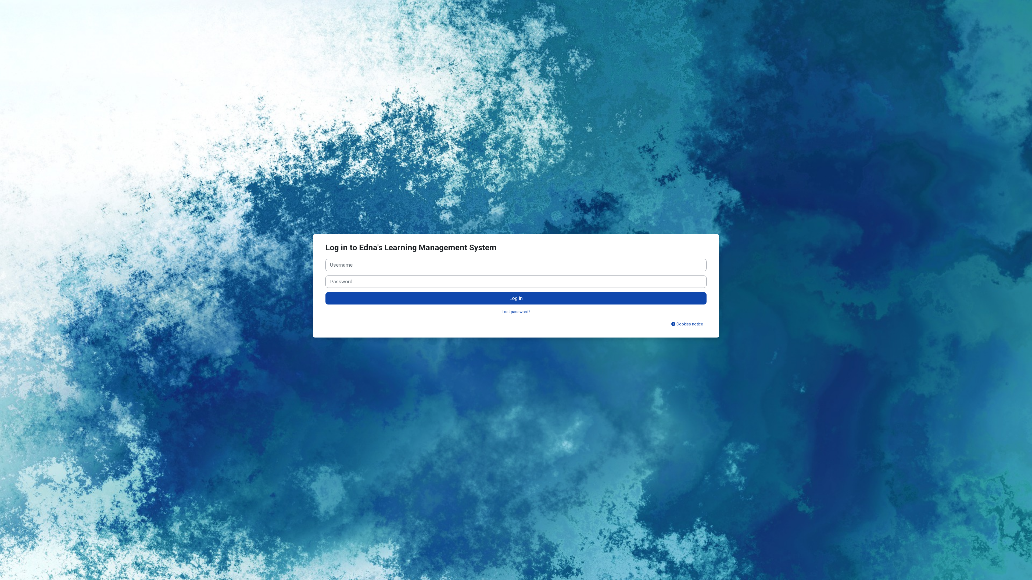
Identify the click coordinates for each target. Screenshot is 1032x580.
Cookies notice (689, 324)
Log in (516, 298)
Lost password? (516, 311)
